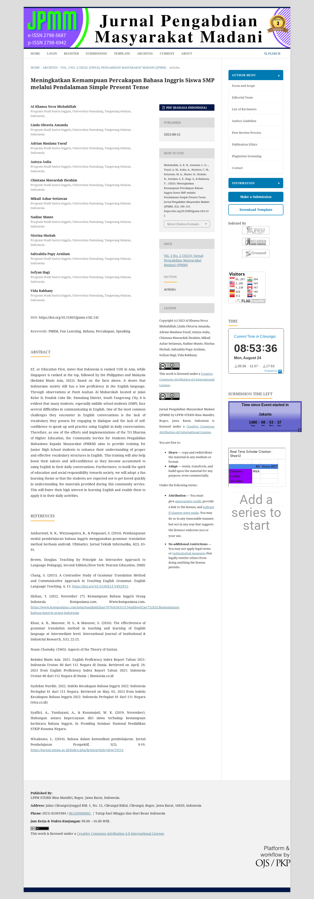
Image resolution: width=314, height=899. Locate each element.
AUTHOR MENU (244, 75)
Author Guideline (244, 121)
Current (167, 53)
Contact (237, 168)
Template (122, 53)
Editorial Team (242, 97)
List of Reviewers (244, 109)
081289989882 (80, 813)
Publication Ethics (244, 144)
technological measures (189, 553)
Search (273, 53)
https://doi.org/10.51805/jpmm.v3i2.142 (69, 317)
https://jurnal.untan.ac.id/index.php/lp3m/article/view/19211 (77, 750)
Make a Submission (255, 197)
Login (52, 53)
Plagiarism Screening (246, 156)
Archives (145, 53)
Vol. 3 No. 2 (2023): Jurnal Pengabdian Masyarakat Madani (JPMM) (113, 67)
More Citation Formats (183, 224)
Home (35, 53)
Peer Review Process (246, 133)
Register (71, 53)
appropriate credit (188, 501)
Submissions (96, 53)
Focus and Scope (243, 86)
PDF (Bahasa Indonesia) (186, 107)
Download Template (256, 209)
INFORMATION (243, 183)
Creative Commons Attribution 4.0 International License (186, 379)
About (186, 53)
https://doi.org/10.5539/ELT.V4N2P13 (100, 586)
